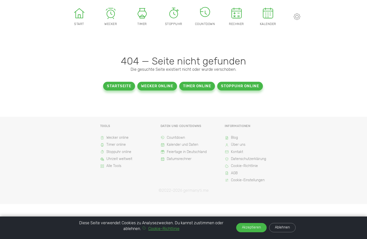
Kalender (268, 24)
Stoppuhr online (240, 86)
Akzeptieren (251, 227)
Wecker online (157, 86)
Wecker (110, 24)
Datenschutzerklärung (248, 159)
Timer (142, 24)
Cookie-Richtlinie (244, 166)
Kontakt (237, 152)
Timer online (197, 86)
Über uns (238, 144)
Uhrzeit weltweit (119, 159)
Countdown (205, 24)
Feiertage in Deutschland (187, 152)
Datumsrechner (179, 159)
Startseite (119, 86)
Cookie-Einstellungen (248, 180)
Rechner (236, 24)
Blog (234, 138)
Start (79, 24)
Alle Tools (113, 166)
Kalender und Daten (182, 144)
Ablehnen (282, 227)
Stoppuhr (173, 24)
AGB (234, 173)
